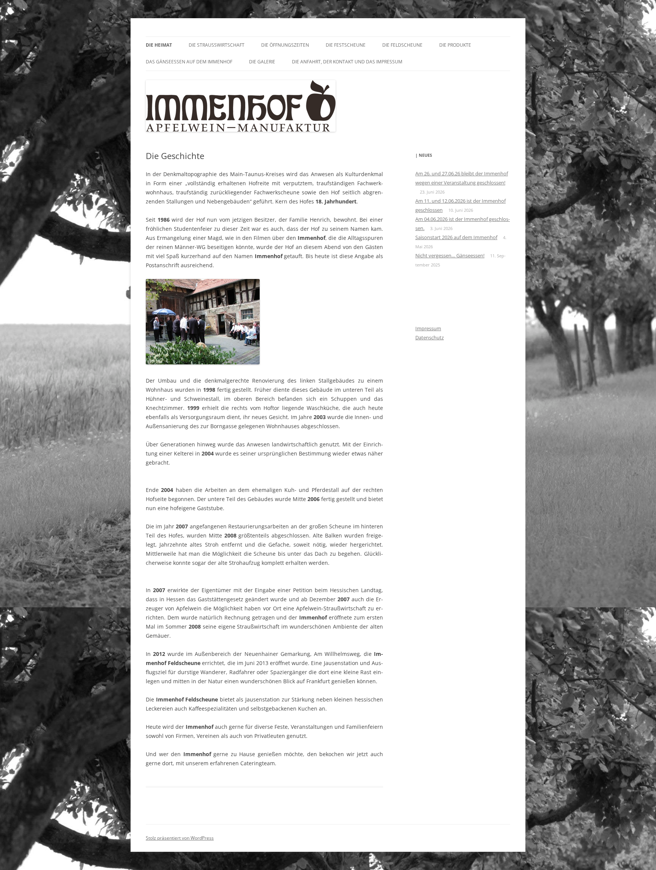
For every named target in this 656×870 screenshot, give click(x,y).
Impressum (428, 328)
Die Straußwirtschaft (216, 45)
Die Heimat (159, 45)
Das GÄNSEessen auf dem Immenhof (189, 61)
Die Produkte (455, 45)
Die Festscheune (346, 45)
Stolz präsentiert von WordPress (180, 838)
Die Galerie (262, 61)
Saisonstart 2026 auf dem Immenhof (456, 237)
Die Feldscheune (402, 45)
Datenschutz (429, 337)
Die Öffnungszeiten (285, 45)
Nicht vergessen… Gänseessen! (449, 255)
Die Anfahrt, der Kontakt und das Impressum (347, 61)
